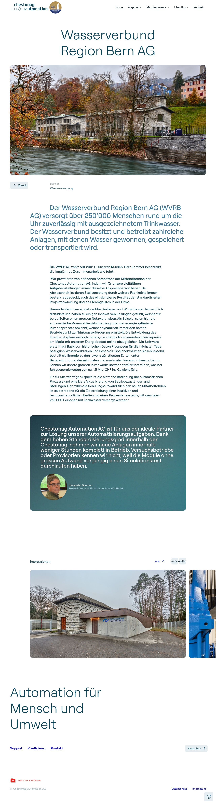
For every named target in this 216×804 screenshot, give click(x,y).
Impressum (199, 788)
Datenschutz (179, 788)
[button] (134, 7)
